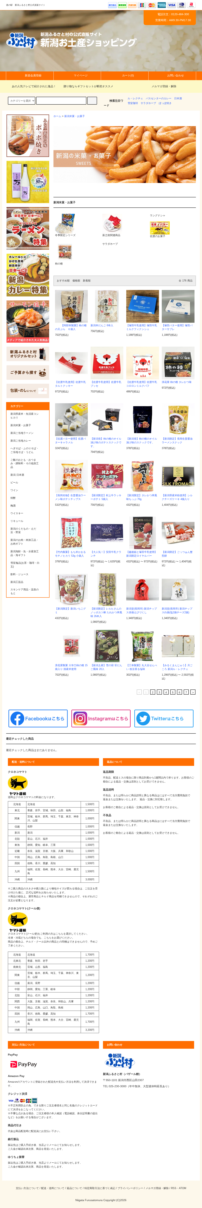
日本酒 (178, 98)
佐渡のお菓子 (157, 236)
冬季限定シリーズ (65, 235)
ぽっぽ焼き (165, 103)
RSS (173, 1188)
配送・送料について (52, 1188)
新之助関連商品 (111, 235)
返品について (74, 1188)
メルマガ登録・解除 (164, 86)
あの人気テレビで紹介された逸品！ (34, 86)
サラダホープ (148, 103)
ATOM (182, 1188)
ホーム (57, 116)
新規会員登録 (33, 75)
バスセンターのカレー (158, 98)
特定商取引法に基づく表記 (99, 1188)
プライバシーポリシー (130, 1188)
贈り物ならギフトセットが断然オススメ (88, 86)
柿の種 (59, 263)
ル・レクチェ (135, 98)
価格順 (76, 280)
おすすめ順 (63, 280)
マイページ (81, 75)
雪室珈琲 (133, 103)
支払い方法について (27, 1188)
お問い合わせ (175, 75)
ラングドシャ (157, 215)
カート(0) (128, 75)
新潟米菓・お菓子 (74, 116)
